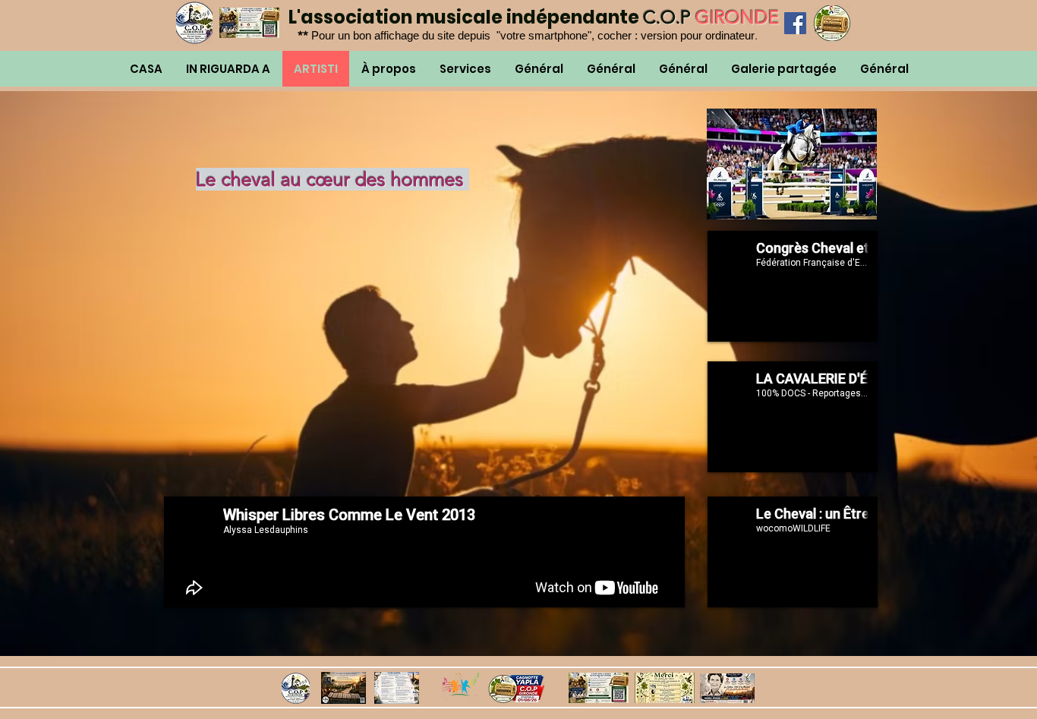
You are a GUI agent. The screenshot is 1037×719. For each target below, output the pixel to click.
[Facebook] (795, 23)
